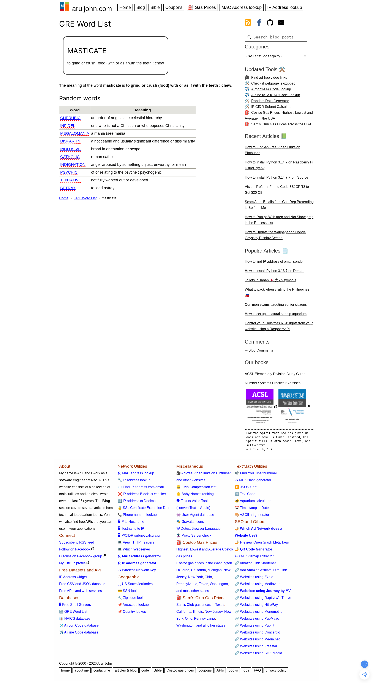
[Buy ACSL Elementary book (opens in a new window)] (261, 407)
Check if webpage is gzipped (273, 83)
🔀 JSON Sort (245, 487)
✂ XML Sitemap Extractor (254, 556)
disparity (70, 141)
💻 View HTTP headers (136, 542)
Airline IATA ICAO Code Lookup (275, 95)
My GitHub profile (72, 563)
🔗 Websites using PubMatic (257, 618)
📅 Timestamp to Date (252, 508)
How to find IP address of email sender (274, 261)
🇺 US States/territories (135, 584)
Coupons (173, 7)
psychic (68, 172)
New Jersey (214, 611)
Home (125, 7)
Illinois (198, 611)
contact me (101, 670)
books (233, 670)
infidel (67, 125)
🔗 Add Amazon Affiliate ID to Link (261, 570)
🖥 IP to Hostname (131, 521)
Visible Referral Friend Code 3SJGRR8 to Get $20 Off (277, 189)
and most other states (192, 591)
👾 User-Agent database (195, 515)
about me (81, 670)
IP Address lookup (284, 7)
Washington (219, 584)
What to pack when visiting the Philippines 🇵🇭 (277, 292)
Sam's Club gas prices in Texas (200, 604)
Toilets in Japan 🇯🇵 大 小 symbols (270, 280)
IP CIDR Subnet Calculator (271, 107)
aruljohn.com (92, 9)
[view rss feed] (248, 23)
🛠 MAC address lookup (136, 473)
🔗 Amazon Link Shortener (255, 563)
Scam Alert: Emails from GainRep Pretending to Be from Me (279, 205)
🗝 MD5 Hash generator (253, 480)
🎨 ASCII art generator (252, 515)
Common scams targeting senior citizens (276, 304)
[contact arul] (281, 23)
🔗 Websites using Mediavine (257, 584)
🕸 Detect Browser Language (198, 528)
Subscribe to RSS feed (76, 542)
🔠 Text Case (245, 494)
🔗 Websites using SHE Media (258, 653)
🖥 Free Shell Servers (75, 604)
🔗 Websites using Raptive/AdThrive (263, 598)
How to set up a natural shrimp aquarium (276, 314)
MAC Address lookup (241, 7)
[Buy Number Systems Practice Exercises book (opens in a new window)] (294, 407)
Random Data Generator (270, 101)
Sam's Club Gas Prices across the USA (281, 124)
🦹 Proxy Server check (193, 535)
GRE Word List (85, 198)
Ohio (208, 577)
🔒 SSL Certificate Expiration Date (144, 508)
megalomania (74, 133)
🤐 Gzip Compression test (196, 487)
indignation (72, 164)
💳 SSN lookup (129, 591)
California (198, 570)
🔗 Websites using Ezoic (254, 577)
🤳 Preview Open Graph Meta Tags (262, 542)
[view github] (270, 23)
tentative (70, 180)
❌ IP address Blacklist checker (142, 494)
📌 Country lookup (132, 611)
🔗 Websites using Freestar (256, 646)
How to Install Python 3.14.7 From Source (276, 177)
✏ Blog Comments (259, 350)
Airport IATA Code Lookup (271, 89)
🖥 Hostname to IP (131, 528)
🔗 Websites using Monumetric (258, 611)
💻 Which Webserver (134, 549)
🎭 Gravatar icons (190, 521)
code (145, 670)
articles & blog (126, 670)
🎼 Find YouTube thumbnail (256, 473)
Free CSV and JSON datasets (82, 584)
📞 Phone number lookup (137, 515)
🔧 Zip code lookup (132, 598)
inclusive (70, 149)
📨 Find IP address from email (141, 487)
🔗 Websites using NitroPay (256, 604)
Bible (155, 7)
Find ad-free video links (269, 77)
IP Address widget (73, 577)
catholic (70, 157)
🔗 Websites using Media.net (257, 639)
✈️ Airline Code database (78, 632)
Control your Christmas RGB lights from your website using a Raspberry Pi (279, 326)
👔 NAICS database (74, 618)
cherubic (70, 118)
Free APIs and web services (80, 591)
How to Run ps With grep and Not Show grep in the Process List (279, 220)
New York (195, 577)
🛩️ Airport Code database (79, 625)
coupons (205, 670)
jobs (246, 670)
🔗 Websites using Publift (254, 625)
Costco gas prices (180, 670)
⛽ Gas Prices (202, 7)
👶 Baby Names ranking (195, 494)
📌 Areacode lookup (133, 604)
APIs (220, 670)
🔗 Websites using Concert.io (257, 632)
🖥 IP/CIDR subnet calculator (139, 535)
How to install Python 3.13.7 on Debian (274, 271)
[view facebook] (259, 23)
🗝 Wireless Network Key (137, 570)
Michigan (215, 570)
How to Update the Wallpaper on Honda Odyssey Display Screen (275, 235)
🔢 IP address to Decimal (137, 501)
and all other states (210, 625)
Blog (140, 7)
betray (68, 188)
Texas (203, 584)
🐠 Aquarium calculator (252, 501)
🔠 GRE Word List (73, 611)
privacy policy (276, 670)
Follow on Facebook (74, 549)
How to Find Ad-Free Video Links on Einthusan (272, 150)
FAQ (257, 670)
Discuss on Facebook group (80, 556)
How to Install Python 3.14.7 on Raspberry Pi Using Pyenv (279, 165)
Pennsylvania (186, 584)
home (65, 670)
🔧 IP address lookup (134, 480)
